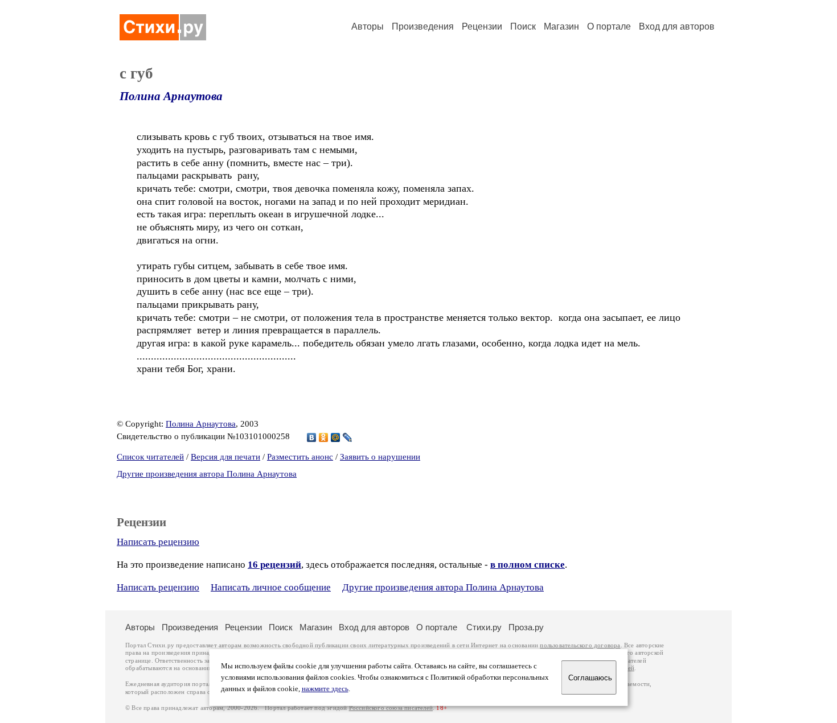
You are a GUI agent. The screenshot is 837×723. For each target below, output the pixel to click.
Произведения (423, 26)
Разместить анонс (300, 456)
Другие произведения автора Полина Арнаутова (207, 473)
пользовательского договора (580, 645)
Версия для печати (225, 456)
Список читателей (150, 456)
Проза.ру (526, 627)
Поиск (523, 26)
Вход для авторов (677, 26)
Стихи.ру (484, 627)
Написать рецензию (158, 541)
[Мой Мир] (336, 437)
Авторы (367, 26)
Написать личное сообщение (271, 587)
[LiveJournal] (348, 437)
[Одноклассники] (324, 437)
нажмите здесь (325, 689)
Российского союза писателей (391, 708)
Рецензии (482, 26)
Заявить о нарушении (380, 456)
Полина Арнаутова (171, 96)
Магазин (561, 26)
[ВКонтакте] (312, 437)
